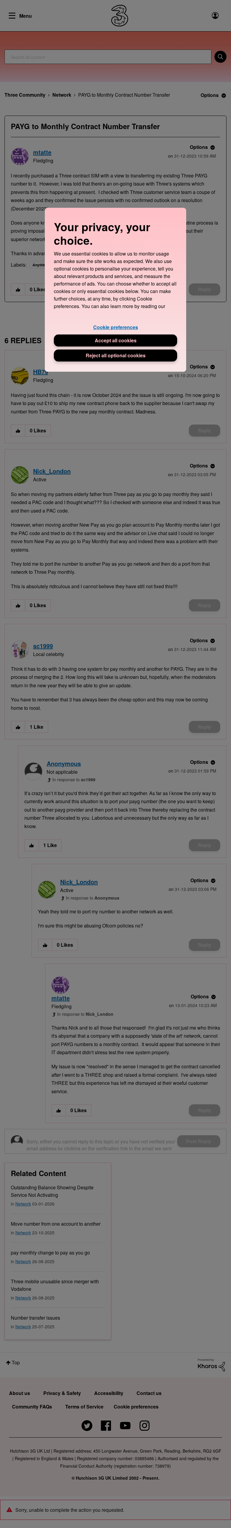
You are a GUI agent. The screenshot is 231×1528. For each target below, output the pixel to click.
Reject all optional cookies (116, 355)
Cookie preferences (115, 327)
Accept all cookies (116, 340)
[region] (115, 289)
